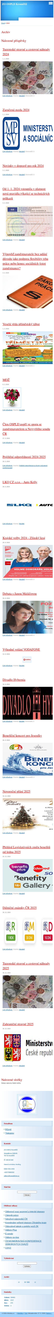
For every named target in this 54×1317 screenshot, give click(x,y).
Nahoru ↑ (49, 1313)
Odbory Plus (11, 1230)
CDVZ (8, 1248)
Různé (8, 1129)
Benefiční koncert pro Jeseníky (22, 735)
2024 (28, 1282)
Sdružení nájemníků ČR (16, 1219)
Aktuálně (22, 96)
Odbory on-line (12, 1237)
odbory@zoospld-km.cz (11, 1176)
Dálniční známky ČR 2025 (20, 908)
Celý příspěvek (7, 96)
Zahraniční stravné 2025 (18, 1024)
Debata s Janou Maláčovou (20, 593)
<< (19, 1282)
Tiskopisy (9, 1133)
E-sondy (9, 1234)
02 (25, 1282)
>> (35, 1282)
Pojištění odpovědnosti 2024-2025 (24, 457)
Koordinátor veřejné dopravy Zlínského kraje (25, 1223)
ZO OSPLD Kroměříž (14, 4)
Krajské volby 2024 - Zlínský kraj (24, 538)
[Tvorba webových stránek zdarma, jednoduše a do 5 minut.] (16, 1313)
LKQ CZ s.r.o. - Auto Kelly (20, 482)
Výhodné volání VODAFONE (21, 649)
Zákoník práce (11, 1215)
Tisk (26, 1313)
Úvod (3, 23)
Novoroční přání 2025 (16, 791)
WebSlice (20, 1313)
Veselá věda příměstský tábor (21, 324)
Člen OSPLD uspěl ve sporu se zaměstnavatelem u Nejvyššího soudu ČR (26, 429)
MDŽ (6, 380)
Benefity (21, 524)
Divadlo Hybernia (14, 679)
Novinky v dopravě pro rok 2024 (23, 165)
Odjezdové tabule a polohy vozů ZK (21, 1226)
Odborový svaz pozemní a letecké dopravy (25, 1212)
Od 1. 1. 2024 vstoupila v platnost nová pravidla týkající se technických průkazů (26, 193)
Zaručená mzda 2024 (16, 110)
